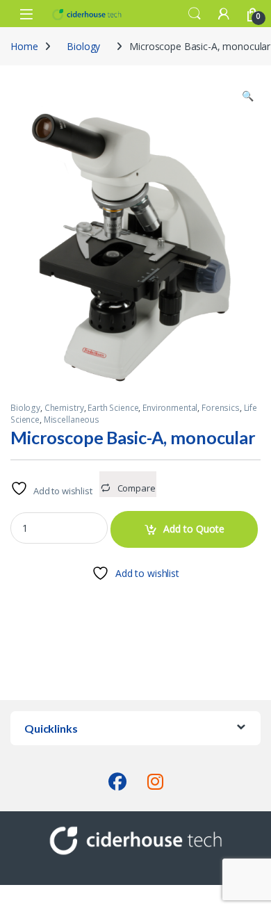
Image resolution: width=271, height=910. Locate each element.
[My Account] (223, 13)
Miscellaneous (71, 419)
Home (24, 46)
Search (194, 14)
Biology (83, 46)
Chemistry (64, 408)
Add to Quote (193, 528)
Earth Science (113, 408)
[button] (248, 96)
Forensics (221, 408)
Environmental (169, 408)
